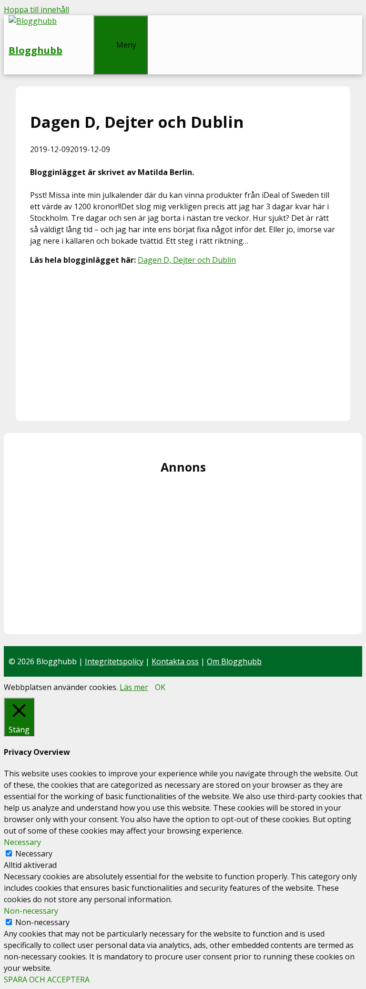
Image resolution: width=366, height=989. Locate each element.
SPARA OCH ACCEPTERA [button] (47, 979)
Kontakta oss (175, 661)
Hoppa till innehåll (36, 9)
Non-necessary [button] (31, 911)
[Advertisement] (183, 340)
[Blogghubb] (33, 21)
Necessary (33, 853)
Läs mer (134, 687)
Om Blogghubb (234, 661)
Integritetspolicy (114, 661)
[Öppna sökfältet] (77, 21)
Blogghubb (35, 50)
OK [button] (160, 687)
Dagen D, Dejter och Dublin (187, 260)
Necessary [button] (22, 842)
